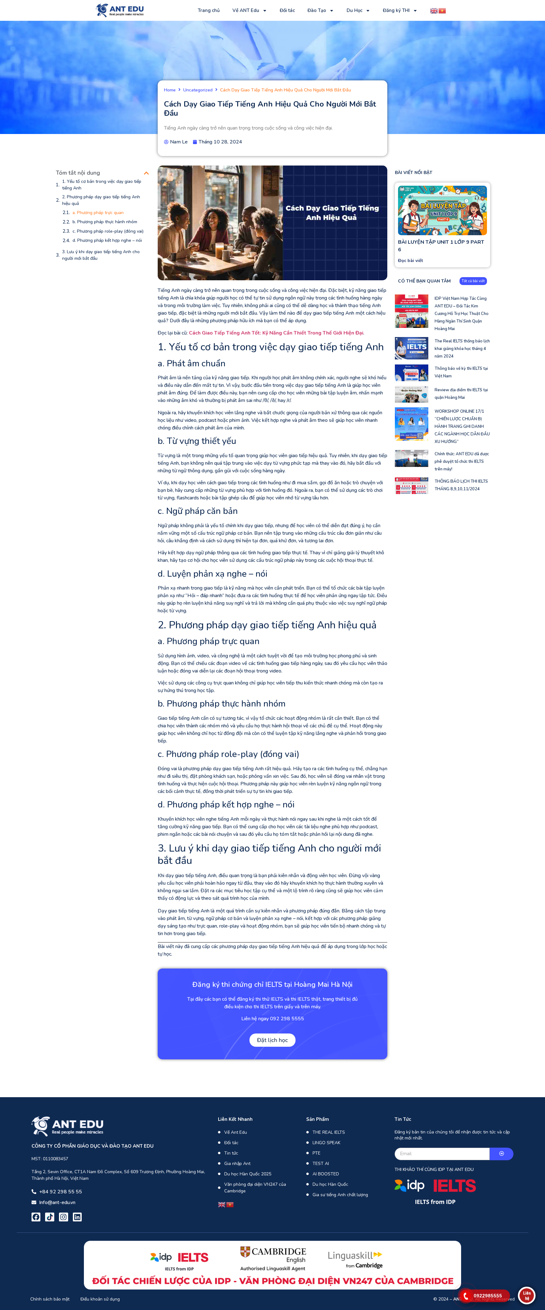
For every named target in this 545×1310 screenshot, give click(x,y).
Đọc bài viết (410, 261)
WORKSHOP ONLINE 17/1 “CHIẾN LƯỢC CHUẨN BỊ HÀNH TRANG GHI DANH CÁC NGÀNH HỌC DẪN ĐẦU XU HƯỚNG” (462, 427)
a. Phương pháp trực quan (98, 213)
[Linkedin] (77, 1217)
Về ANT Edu (245, 10)
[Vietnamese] (442, 10)
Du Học (354, 10)
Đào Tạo (317, 10)
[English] (434, 10)
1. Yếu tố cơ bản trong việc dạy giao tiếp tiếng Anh (101, 184)
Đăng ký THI (396, 10)
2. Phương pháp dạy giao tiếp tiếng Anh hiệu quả (101, 200)
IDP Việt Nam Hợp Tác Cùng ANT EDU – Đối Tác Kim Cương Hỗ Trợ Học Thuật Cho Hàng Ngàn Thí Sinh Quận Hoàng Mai (462, 314)
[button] (146, 173)
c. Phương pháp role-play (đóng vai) (108, 231)
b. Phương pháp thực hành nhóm (105, 222)
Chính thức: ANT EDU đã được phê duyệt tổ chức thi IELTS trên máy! (462, 461)
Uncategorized (198, 90)
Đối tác (287, 10)
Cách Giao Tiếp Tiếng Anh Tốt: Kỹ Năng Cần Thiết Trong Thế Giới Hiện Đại (276, 332)
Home (170, 90)
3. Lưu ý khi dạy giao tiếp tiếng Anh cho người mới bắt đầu (101, 255)
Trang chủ (209, 10)
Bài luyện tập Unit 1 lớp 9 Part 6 (441, 246)
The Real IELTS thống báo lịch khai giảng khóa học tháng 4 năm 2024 (462, 348)
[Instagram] (63, 1217)
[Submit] (501, 1154)
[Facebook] (36, 1217)
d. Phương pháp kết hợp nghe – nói (107, 240)
